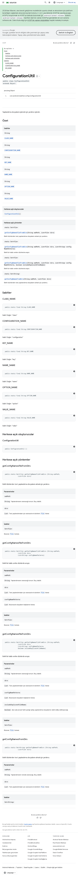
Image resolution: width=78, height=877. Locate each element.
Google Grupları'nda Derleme (37, 856)
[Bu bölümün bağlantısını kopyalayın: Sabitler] (14, 293)
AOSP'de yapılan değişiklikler (38, 20)
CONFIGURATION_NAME (12, 150)
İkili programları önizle (9, 849)
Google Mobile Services (60, 849)
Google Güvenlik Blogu (35, 849)
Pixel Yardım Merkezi (59, 843)
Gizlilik (43, 867)
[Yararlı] (71, 42)
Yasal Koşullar (28, 867)
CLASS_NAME (9, 138)
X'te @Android (32, 839)
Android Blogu (32, 846)
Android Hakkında (8, 867)
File (42, 513)
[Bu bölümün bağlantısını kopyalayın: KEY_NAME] (15, 343)
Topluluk (19, 867)
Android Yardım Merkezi (60, 839)
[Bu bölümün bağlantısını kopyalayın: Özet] (10, 121)
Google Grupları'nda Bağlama (37, 859)
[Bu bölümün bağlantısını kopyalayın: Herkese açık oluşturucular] (36, 434)
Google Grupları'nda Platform (37, 852)
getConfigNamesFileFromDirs (16, 233)
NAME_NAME (8, 174)
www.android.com (59, 846)
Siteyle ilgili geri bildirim (54, 867)
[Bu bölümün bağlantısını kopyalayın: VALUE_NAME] (17, 409)
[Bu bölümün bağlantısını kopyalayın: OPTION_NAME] (19, 387)
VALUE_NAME (9, 199)
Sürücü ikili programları (9, 856)
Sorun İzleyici (57, 856)
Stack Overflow (58, 852)
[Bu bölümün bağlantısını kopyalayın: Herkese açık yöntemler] (32, 460)
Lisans (37, 867)
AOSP (4, 43)
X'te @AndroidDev (34, 843)
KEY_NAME (8, 162)
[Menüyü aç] (3, 2)
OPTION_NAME (9, 186)
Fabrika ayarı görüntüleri (10, 852)
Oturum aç (72, 2)
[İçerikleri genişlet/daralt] (13, 48)
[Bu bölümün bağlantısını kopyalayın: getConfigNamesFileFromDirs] (33, 466)
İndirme (4, 846)
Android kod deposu (9, 839)
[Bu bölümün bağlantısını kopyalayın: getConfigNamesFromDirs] (29, 739)
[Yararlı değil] (74, 42)
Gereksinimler (6, 843)
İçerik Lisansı (28, 824)
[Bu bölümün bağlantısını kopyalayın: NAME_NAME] (17, 365)
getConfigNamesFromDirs (14, 279)
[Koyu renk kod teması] (74, 305)
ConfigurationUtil (12, 214)
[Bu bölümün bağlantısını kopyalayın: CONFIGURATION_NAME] (28, 321)
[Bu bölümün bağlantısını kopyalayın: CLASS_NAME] (18, 299)
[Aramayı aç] (45, 2)
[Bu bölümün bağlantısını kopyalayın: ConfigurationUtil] (20, 441)
